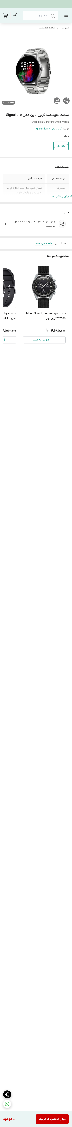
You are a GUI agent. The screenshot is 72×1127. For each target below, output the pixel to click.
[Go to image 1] (12, 102)
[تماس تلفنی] (7, 1094)
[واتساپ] (7, 1104)
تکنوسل (65, 27)
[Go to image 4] (3, 102)
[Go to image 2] (8, 102)
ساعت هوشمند (47, 27)
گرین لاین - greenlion (49, 129)
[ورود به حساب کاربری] (16, 15)
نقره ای (61, 146)
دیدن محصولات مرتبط (52, 1119)
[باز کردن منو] (65, 15)
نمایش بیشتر (64, 196)
